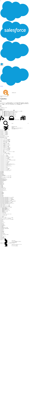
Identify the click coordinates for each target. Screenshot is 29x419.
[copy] (23, 118)
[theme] (11, 118)
